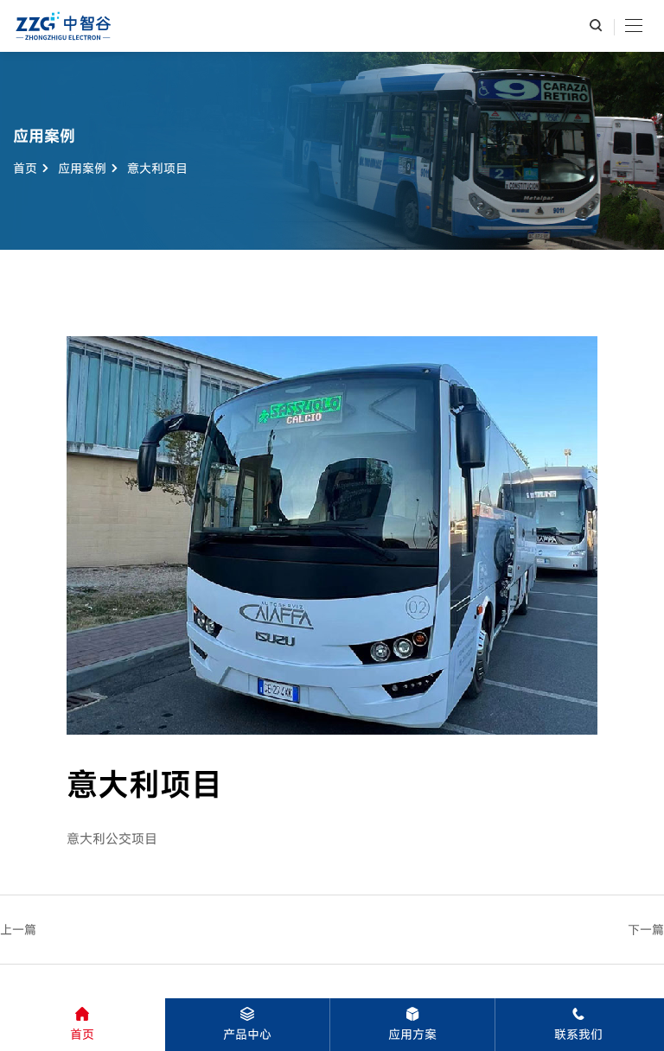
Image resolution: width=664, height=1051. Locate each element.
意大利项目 (157, 168)
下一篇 (646, 929)
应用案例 (82, 168)
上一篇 (18, 929)
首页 (25, 168)
